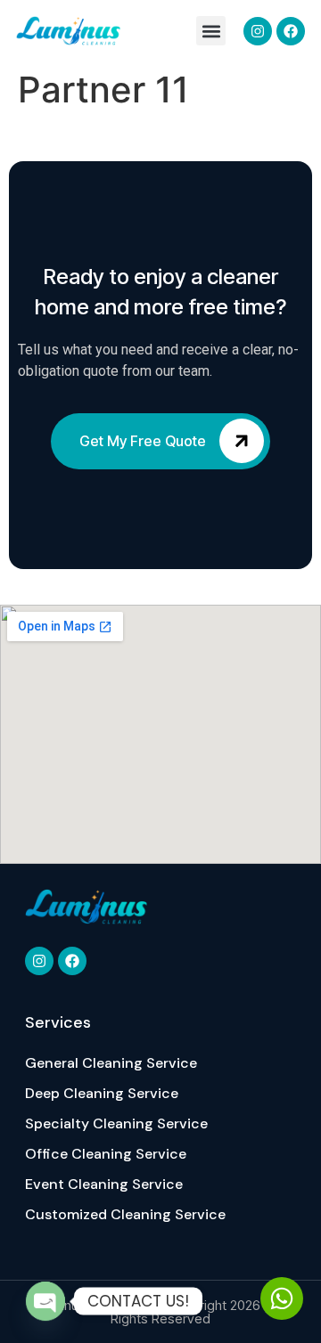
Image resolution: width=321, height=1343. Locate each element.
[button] (211, 30)
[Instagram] (257, 31)
